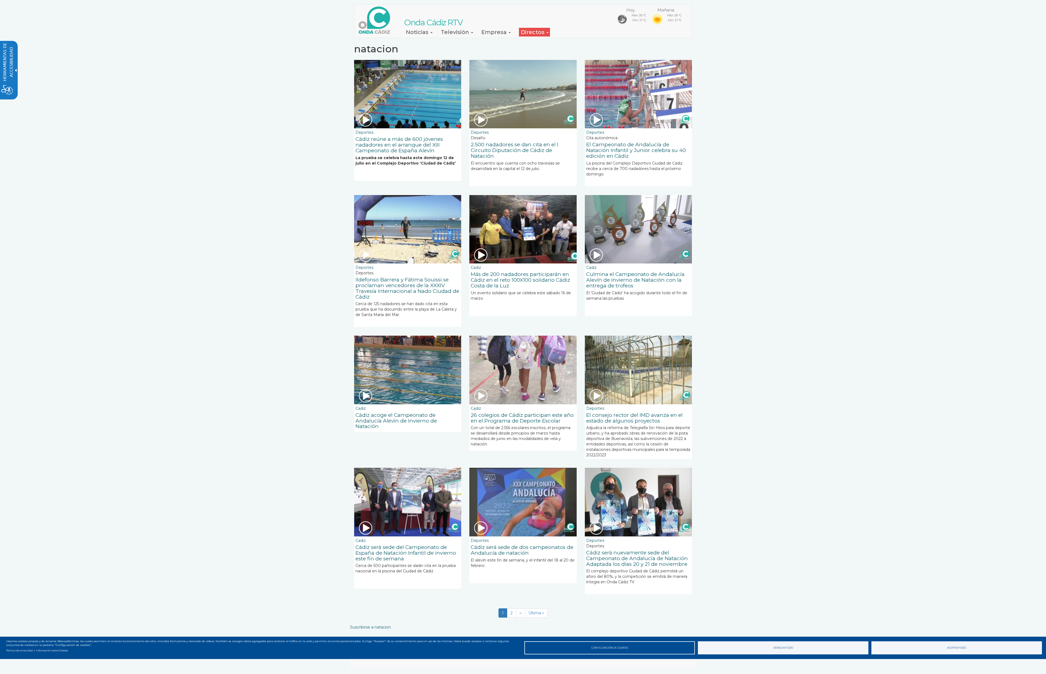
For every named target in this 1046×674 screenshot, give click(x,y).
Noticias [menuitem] (418, 32)
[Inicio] (376, 20)
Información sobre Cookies (52, 650)
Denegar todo (783, 647)
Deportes (364, 132)
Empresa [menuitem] (494, 32)
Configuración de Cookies (609, 647)
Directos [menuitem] (533, 32)
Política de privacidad (19, 650)
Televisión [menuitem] (455, 32)
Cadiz (476, 267)
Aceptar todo (956, 647)
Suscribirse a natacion (370, 627)
